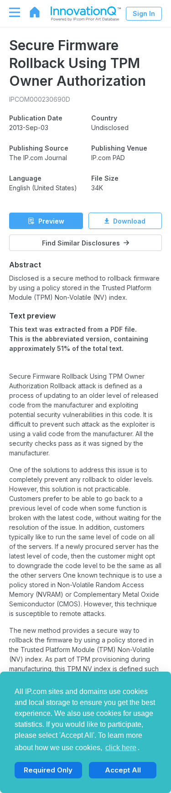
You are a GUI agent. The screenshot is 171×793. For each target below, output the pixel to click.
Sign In (144, 13)
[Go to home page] (30, 12)
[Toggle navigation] (10, 12)
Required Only (48, 770)
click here (120, 747)
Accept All (123, 770)
